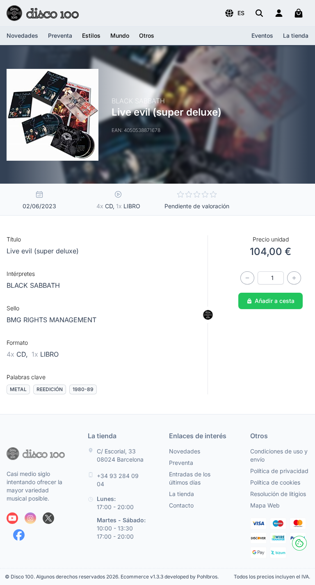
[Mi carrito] (298, 13)
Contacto (181, 505)
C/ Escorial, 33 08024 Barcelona (120, 455)
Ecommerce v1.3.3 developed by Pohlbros (169, 577)
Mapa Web (265, 505)
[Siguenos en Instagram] (30, 518)
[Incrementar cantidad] (294, 278)
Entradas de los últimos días (189, 478)
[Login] (279, 13)
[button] (234, 13)
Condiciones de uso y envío (279, 455)
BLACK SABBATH (33, 285)
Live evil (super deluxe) (43, 251)
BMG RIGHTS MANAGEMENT (51, 320)
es (240, 12)
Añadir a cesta (274, 300)
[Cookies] (299, 543)
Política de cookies (275, 482)
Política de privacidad (279, 470)
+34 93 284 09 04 (118, 479)
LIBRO (45, 354)
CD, (18, 354)
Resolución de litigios (278, 493)
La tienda (295, 35)
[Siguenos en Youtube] (12, 518)
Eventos (262, 35)
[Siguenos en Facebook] (19, 535)
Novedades (22, 35)
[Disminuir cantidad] (247, 278)
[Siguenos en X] (48, 518)
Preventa (60, 35)
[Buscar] (259, 13)
